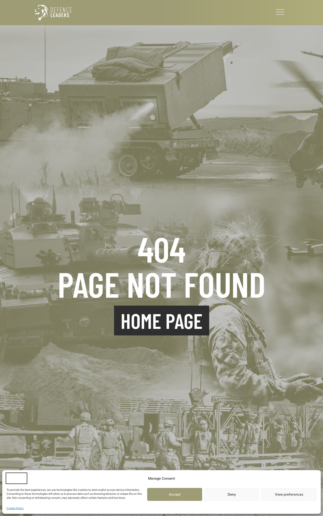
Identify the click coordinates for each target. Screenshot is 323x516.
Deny (232, 494)
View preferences (289, 494)
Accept (175, 494)
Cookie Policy (15, 508)
